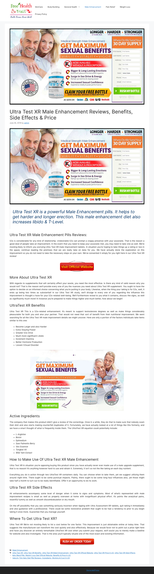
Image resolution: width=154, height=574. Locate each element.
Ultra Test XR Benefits (32, 553)
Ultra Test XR (17, 553)
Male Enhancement (93, 7)
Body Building (53, 7)
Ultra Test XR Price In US (104, 553)
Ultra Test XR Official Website (81, 553)
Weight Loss (125, 7)
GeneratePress (92, 570)
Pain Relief (110, 7)
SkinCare (39, 7)
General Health (70, 7)
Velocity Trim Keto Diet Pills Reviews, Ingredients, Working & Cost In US (41, 558)
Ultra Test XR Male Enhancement (55, 553)
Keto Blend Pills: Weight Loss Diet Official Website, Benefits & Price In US (41, 555)
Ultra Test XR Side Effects (125, 553)
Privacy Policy (41, 14)
